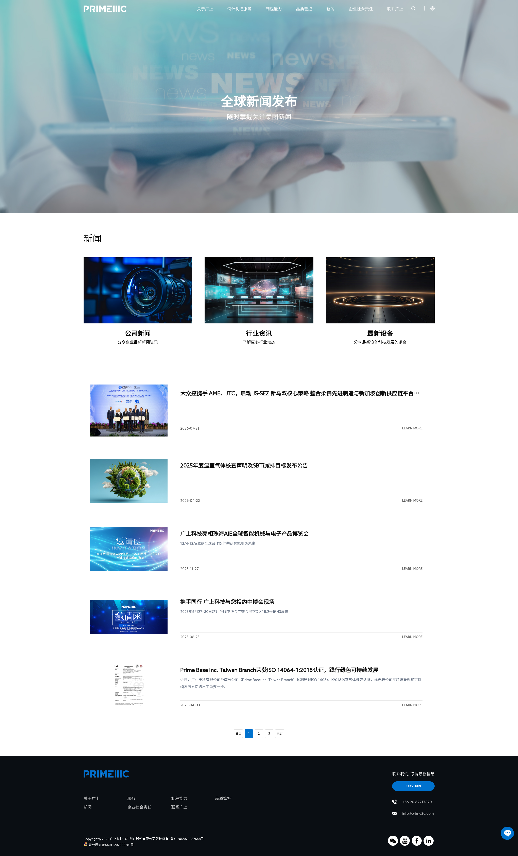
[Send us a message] (507, 833)
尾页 (280, 733)
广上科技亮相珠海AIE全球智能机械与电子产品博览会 (244, 533)
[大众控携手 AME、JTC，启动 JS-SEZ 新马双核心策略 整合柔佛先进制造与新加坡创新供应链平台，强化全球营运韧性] (129, 410)
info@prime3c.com (418, 813)
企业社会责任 (361, 9)
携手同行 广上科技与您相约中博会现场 (227, 601)
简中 (424, 26)
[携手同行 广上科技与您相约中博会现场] (129, 617)
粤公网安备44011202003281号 (111, 844)
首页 (238, 733)
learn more (412, 428)
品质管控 (304, 9)
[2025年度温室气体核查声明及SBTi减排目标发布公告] (129, 481)
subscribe (413, 786)
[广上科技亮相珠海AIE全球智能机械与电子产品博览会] (129, 549)
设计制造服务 (239, 9)
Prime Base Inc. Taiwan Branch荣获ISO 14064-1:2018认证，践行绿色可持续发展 (279, 670)
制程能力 (274, 9)
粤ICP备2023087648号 (187, 838)
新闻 (330, 9)
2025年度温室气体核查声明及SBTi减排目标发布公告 (244, 465)
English (424, 18)
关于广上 (205, 9)
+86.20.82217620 (417, 802)
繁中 (424, 34)
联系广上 (395, 9)
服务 (131, 798)
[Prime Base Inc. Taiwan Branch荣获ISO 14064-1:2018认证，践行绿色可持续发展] (129, 685)
